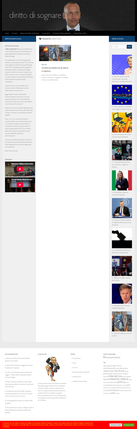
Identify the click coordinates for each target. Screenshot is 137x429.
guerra (120, 373)
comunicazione (109, 368)
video (109, 393)
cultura (117, 368)
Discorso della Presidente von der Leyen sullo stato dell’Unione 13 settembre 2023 (121, 79)
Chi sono (14, 33)
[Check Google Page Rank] (111, 357)
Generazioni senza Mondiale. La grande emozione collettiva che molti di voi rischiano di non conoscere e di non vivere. (18, 393)
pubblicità (115, 385)
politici (127, 382)
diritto (111, 371)
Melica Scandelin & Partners (29, 33)
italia (120, 376)
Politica (44, 64)
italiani (124, 376)
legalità (129, 376)
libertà (105, 379)
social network (113, 390)
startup (125, 390)
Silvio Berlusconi (127, 387)
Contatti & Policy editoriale (62, 33)
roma (118, 388)
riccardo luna (106, 387)
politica (121, 382)
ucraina (105, 393)
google (111, 373)
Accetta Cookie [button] (128, 425)
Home (7, 33)
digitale (106, 371)
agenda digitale (107, 366)
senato (121, 387)
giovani (127, 371)
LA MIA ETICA (76, 377)
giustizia (105, 374)
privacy (110, 385)
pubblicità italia (122, 385)
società (121, 390)
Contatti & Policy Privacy (79, 381)
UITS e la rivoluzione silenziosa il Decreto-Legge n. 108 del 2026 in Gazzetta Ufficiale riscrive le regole (19, 374)
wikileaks (117, 393)
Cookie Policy (76, 358)
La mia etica (46, 33)
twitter (129, 390)
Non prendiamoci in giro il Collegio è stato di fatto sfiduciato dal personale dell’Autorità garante (19, 410)
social (104, 390)
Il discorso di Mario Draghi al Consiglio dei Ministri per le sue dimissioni (121, 222)
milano (107, 382)
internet (113, 376)
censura (119, 366)
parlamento (113, 382)
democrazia (124, 368)
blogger (114, 366)
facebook (119, 370)
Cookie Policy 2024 (79, 33)
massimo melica (118, 379)
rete (128, 385)
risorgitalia (112, 387)
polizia (105, 385)
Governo (115, 374)
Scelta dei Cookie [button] (116, 425)
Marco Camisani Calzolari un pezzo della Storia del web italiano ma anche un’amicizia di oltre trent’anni (19, 384)
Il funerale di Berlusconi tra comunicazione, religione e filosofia (121, 164)
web (113, 393)
